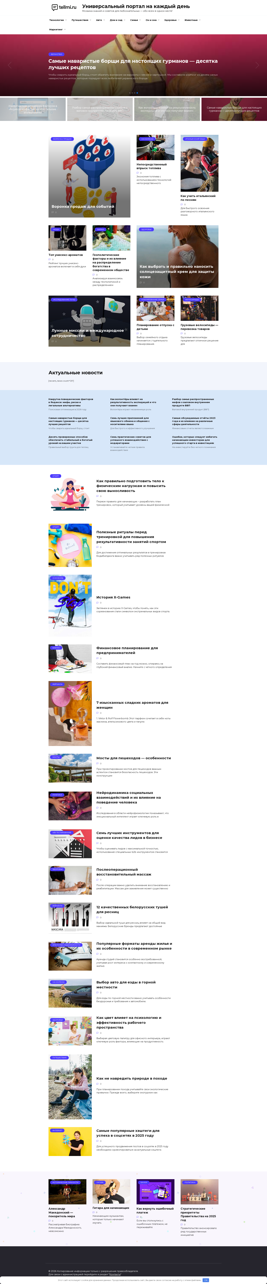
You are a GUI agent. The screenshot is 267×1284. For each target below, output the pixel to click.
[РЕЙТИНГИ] (70, 744)
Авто (99, 20)
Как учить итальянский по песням (198, 197)
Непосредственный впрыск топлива (152, 166)
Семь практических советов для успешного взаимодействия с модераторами (130, 440)
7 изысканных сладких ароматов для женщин (132, 705)
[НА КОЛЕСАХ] (70, 1005)
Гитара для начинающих (111, 1207)
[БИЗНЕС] (70, 671)
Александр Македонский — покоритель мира (62, 1212)
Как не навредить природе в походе (131, 1078)
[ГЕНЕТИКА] (70, 818)
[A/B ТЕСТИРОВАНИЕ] (70, 856)
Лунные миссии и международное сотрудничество (88, 333)
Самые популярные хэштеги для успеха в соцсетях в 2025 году (127, 1133)
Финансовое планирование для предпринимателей (127, 650)
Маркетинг (56, 29)
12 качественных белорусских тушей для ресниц (132, 909)
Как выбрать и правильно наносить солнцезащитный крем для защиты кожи (177, 271)
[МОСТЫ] (70, 780)
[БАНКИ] (155, 1202)
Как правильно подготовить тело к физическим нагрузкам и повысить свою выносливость (130, 486)
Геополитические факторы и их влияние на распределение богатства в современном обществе (111, 262)
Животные (191, 20)
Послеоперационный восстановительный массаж (123, 871)
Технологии (56, 20)
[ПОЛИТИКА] (199, 1202)
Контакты (115, 1274)
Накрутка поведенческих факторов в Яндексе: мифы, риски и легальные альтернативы (71, 402)
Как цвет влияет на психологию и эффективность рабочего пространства (128, 1022)
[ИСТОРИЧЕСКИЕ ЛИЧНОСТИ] (67, 1202)
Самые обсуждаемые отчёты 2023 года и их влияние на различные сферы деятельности (193, 421)
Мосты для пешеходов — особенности (133, 758)
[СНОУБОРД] (70, 634)
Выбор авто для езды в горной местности (126, 984)
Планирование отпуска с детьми (155, 327)
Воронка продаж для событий (83, 206)
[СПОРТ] (70, 514)
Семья (134, 20)
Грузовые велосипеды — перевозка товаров (199, 327)
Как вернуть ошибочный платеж (155, 1210)
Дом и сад (116, 20)
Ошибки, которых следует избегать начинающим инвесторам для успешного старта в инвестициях (194, 440)
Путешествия (80, 20)
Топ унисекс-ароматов (66, 254)
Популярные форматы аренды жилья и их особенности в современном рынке (134, 946)
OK (206, 1280)
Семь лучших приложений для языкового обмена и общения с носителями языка (130, 421)
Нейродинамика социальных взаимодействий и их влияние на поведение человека (128, 797)
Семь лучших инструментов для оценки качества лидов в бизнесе (129, 835)
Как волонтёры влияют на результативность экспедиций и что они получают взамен (133, 402)
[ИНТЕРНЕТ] (70, 1154)
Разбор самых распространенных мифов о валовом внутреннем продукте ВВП (193, 402)
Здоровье (170, 20)
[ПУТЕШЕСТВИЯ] (70, 1117)
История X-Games (113, 597)
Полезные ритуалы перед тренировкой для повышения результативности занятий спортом (131, 537)
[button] (129, 93)
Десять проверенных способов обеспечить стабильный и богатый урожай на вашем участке (70, 440)
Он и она (151, 20)
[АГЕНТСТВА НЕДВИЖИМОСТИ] (70, 968)
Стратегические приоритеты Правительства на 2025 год (198, 1214)
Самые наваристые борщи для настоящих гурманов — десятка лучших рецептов (68, 421)
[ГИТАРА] (111, 1201)
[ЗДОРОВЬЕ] (70, 892)
